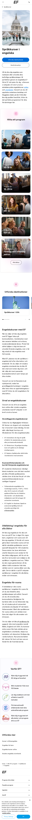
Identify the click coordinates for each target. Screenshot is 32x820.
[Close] (30, 800)
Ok (23, 816)
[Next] (29, 319)
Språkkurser (7, 7)
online (26, 87)
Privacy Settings (8, 816)
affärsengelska (9, 510)
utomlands (9, 90)
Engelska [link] (6, 765)
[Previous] (25, 319)
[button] (3, 2)
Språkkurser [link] (22, 763)
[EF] (16, 2)
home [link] (3, 763)
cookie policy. (6, 813)
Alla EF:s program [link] (12, 763)
